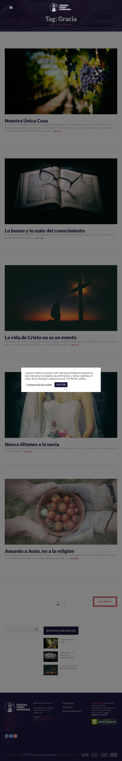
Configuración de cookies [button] (39, 384)
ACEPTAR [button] (61, 384)
